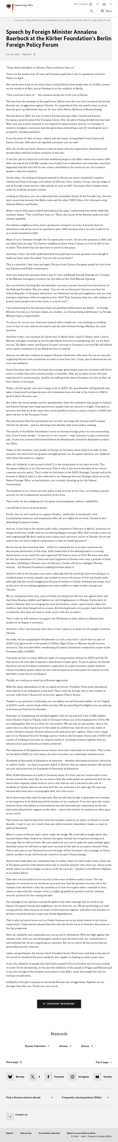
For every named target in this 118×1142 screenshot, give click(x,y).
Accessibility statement (49, 1133)
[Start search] (90, 9)
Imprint (9, 1133)
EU (85, 127)
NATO (72, 200)
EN (104, 4)
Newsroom (6, 20)
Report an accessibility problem (81, 1133)
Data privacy (25, 1133)
